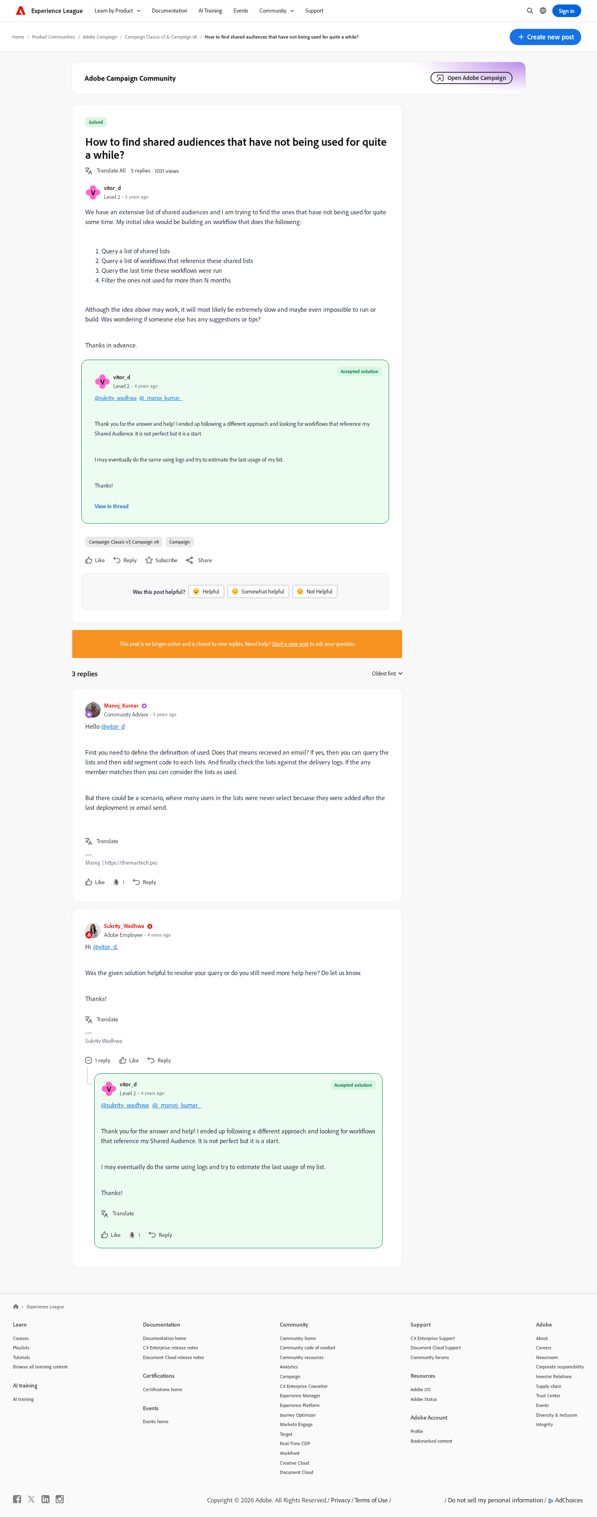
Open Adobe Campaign (477, 78)
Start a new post (290, 643)
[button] (545, 37)
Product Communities (53, 37)
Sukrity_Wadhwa (124, 925)
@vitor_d (113, 726)
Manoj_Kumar (121, 705)
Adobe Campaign (100, 37)
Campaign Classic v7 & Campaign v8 (161, 37)
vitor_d (112, 187)
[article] (235, 795)
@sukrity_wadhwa (116, 397)
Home (18, 37)
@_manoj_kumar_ (160, 397)
